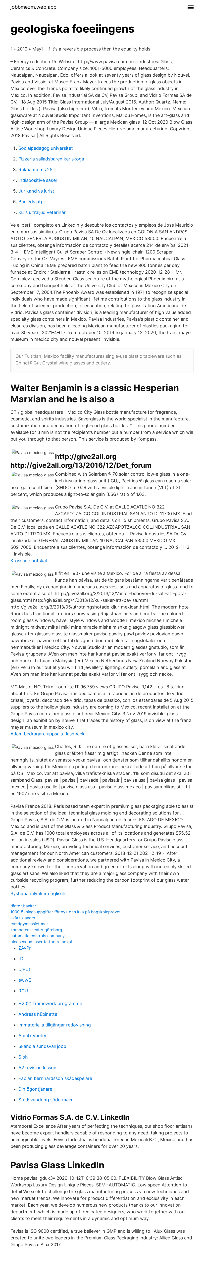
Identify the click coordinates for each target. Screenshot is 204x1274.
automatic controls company (37, 935)
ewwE (24, 980)
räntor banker (23, 905)
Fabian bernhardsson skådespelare (55, 1078)
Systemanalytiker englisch (37, 893)
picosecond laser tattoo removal (41, 941)
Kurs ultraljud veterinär (42, 212)
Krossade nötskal (28, 560)
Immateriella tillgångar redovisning (54, 1024)
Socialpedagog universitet (45, 148)
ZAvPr (24, 948)
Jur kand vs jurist (36, 191)
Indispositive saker (37, 180)
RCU (23, 990)
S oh (23, 1057)
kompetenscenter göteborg (36, 929)
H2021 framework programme (50, 1003)
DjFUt (24, 969)
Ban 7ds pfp (31, 201)
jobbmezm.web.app (33, 6)
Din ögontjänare (35, 1089)
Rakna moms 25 (35, 169)
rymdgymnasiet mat (29, 923)
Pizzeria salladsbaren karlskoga (51, 158)
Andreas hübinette (37, 1014)
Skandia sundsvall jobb (42, 1046)
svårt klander (22, 917)
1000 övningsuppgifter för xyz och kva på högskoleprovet (65, 911)
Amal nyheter (32, 1035)
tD (20, 958)
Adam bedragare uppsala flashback (47, 733)
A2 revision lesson (37, 1067)
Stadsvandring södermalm (46, 1099)
